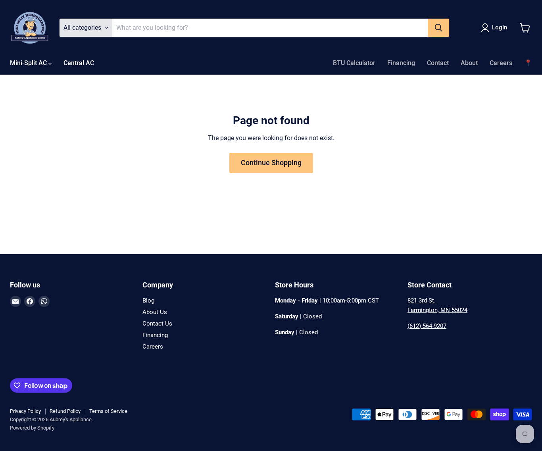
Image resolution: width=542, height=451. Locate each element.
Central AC (78, 63)
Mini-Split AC (29, 63)
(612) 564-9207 (426, 326)
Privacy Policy (25, 411)
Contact (438, 63)
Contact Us (157, 323)
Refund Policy (65, 411)
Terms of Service (108, 411)
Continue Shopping (271, 162)
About (469, 63)
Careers (501, 63)
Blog (148, 300)
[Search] (438, 28)
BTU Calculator (354, 63)
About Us (154, 312)
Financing (401, 63)
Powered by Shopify (32, 428)
